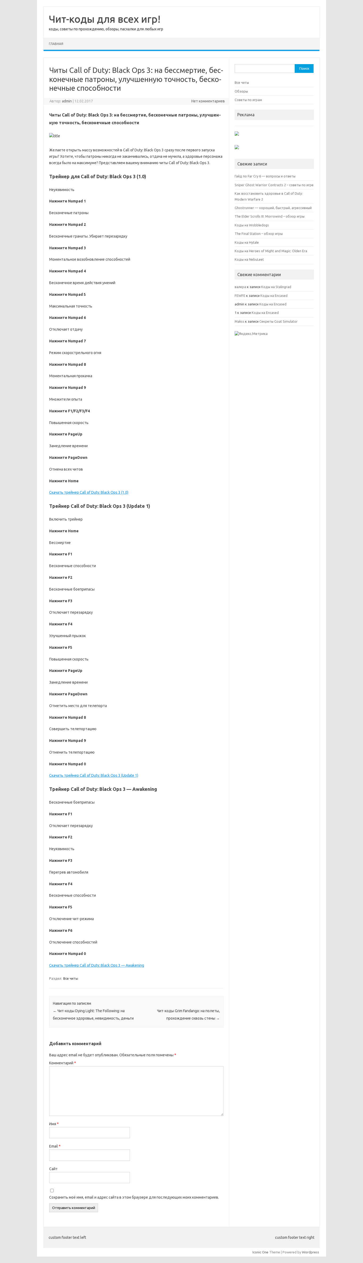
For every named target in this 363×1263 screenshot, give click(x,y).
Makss (239, 321)
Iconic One (260, 1252)
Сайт (53, 1169)
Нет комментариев (208, 101)
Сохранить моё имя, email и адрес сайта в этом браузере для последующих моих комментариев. (134, 1197)
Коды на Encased (274, 295)
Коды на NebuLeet (249, 259)
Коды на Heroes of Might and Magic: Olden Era (271, 251)
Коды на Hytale (247, 242)
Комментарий (62, 1063)
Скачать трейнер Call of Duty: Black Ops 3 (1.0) (88, 492)
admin (67, 101)
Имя (54, 1124)
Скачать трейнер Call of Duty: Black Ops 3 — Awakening (96, 965)
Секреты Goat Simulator (278, 321)
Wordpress (310, 1252)
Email (55, 1146)
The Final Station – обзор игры (259, 233)
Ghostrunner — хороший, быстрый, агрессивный (273, 208)
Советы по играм (248, 100)
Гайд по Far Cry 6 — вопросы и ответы (265, 176)
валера (240, 287)
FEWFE (240, 295)
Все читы (70, 978)
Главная (56, 43)
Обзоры (241, 91)
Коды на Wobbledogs (252, 225)
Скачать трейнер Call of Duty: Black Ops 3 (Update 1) (93, 775)
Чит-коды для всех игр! (105, 18)
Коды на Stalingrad (276, 287)
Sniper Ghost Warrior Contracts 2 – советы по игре (274, 185)
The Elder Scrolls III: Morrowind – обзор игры (270, 216)
